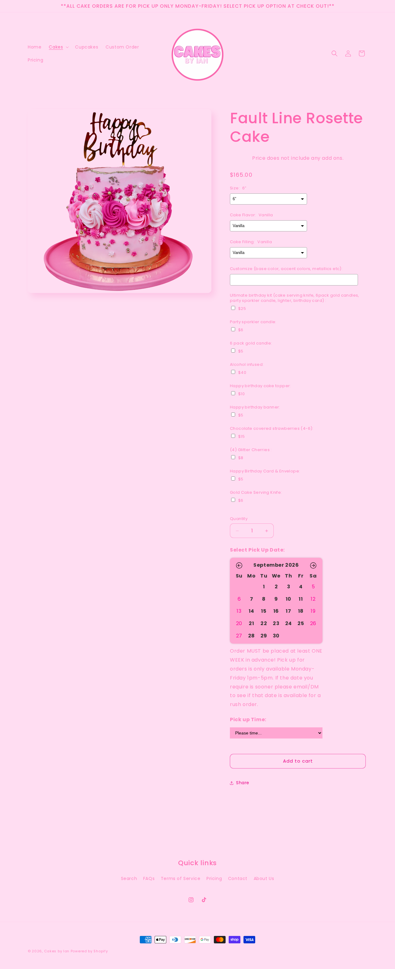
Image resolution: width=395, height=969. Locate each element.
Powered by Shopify (89, 951)
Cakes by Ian (57, 951)
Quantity (238, 519)
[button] (58, 46)
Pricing (214, 878)
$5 (240, 351)
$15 (241, 436)
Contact (237, 878)
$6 (240, 330)
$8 (240, 458)
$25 (242, 308)
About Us (264, 878)
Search (129, 878)
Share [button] (242, 783)
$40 (242, 372)
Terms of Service (181, 878)
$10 (241, 394)
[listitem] (264, 587)
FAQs (149, 878)
